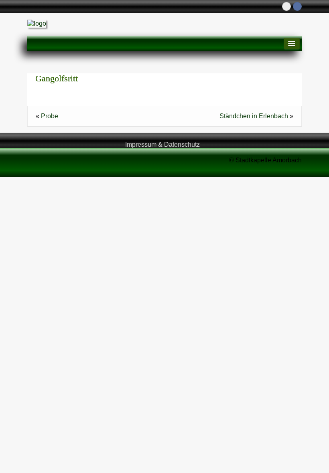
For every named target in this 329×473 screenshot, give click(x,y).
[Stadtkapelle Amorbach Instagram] (286, 6)
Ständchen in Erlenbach (253, 116)
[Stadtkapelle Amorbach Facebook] (297, 6)
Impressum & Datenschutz (162, 144)
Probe (49, 116)
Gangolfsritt (56, 78)
